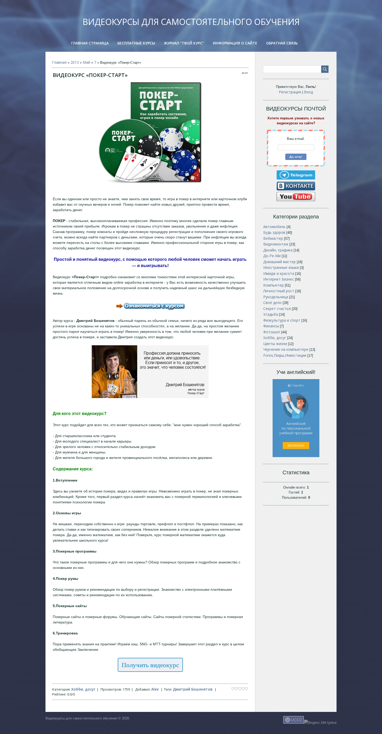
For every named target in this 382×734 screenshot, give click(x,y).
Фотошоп (271, 331)
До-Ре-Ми (272, 255)
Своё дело (272, 302)
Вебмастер (273, 238)
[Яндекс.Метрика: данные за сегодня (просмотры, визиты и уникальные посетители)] (320, 722)
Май (86, 62)
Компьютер (273, 285)
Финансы (271, 325)
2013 (74, 62)
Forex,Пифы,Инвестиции (284, 355)
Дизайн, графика (278, 250)
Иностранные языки (281, 267)
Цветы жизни (275, 343)
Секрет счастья (277, 308)
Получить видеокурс (150, 664)
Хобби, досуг (83, 689)
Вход (308, 91)
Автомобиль (274, 226)
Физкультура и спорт (281, 320)
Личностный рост (278, 290)
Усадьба (270, 314)
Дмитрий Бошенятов (193, 689)
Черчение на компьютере (285, 349)
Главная (59, 62)
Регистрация (290, 91)
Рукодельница (275, 296)
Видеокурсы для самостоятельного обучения (191, 22)
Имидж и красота (278, 273)
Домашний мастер (279, 261)
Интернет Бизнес (278, 279)
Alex (155, 689)
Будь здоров (274, 232)
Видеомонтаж (275, 244)
